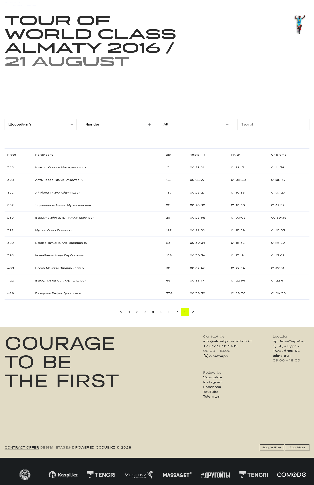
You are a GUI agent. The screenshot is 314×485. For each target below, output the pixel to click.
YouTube (210, 392)
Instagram (213, 382)
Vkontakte (212, 377)
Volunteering (126, 4)
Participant (44, 154)
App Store (297, 447)
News (106, 4)
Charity (91, 4)
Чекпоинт (197, 154)
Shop (269, 4)
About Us (148, 4)
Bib (168, 154)
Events (57, 4)
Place (11, 154)
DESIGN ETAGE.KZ (57, 447)
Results (73, 4)
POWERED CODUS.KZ (95, 447)
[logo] (20, 4)
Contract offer (22, 447)
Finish (235, 154)
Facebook (212, 387)
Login (305, 4)
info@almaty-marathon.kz (227, 341)
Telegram (211, 396)
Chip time (278, 154)
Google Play (271, 447)
